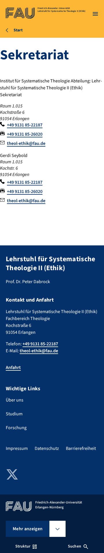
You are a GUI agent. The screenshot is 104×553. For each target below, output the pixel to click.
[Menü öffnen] (95, 13)
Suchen (74, 546)
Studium (14, 414)
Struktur (22, 546)
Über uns (14, 400)
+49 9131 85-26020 (24, 134)
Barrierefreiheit (81, 448)
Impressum (17, 448)
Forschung (16, 428)
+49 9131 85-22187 (24, 125)
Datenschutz (47, 448)
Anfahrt (13, 367)
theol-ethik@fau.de (26, 143)
